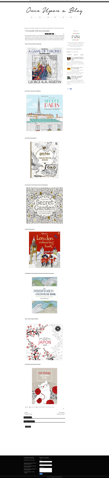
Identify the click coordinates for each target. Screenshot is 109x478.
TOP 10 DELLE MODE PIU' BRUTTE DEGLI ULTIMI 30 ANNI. (77, 58)
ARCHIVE (76, 54)
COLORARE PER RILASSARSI (37, 31)
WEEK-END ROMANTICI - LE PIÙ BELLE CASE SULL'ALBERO (77, 77)
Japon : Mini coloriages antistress (31, 318)
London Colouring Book (29, 229)
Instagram (68, 51)
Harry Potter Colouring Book (30, 138)
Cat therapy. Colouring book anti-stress (32, 364)
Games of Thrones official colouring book (33, 44)
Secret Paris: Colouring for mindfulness (33, 91)
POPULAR (69, 54)
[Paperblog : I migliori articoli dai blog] (69, 89)
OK (79, 0)
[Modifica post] (63, 408)
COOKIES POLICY (27, 474)
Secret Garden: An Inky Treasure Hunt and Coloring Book (36, 185)
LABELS (82, 54)
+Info (77, 0)
